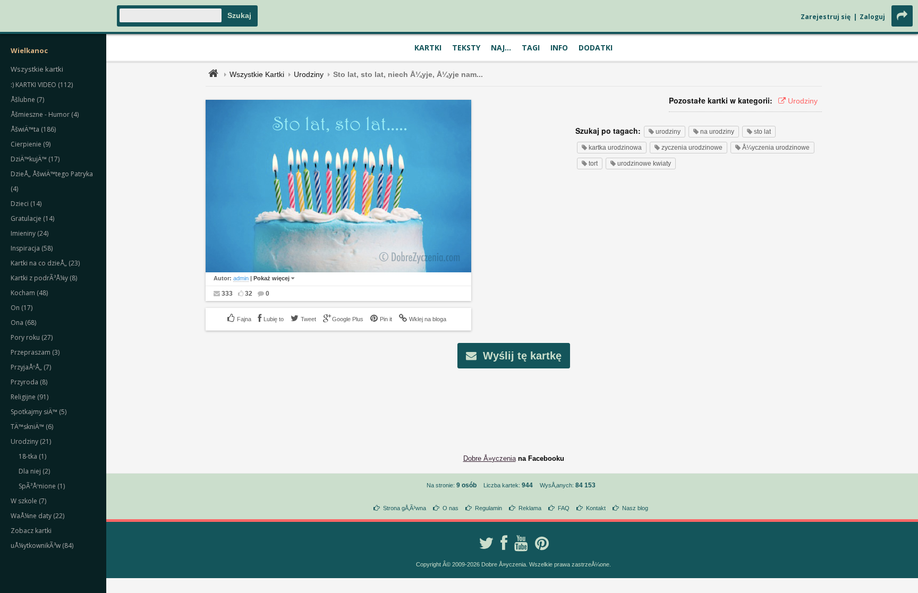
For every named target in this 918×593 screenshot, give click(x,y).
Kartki (427, 47)
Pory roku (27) (32, 337)
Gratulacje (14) (32, 218)
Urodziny (309, 74)
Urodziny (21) (31, 441)
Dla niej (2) (34, 471)
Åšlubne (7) (27, 99)
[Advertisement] (513, 403)
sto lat (761, 131)
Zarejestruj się (826, 16)
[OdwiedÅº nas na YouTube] (521, 543)
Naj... (501, 47)
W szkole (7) (28, 500)
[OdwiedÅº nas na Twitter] (486, 543)
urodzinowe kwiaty (643, 163)
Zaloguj (872, 16)
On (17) (21, 307)
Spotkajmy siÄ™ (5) (38, 411)
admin (241, 278)
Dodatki (596, 47)
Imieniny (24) (29, 233)
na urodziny (716, 131)
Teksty (466, 47)
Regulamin (488, 508)
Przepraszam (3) (35, 352)
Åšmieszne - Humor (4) (45, 114)
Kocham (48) (29, 292)
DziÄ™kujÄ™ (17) (35, 159)
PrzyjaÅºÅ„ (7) (31, 367)
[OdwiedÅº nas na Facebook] (504, 543)
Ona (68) (23, 322)
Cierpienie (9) (30, 144)
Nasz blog (635, 508)
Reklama (529, 508)
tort (592, 163)
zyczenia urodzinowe (691, 147)
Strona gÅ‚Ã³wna (404, 508)
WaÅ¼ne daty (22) (37, 515)
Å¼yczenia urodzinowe (775, 147)
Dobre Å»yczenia (489, 458)
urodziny (667, 131)
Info (559, 47)
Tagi (531, 47)
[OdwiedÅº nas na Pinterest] (541, 543)
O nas (450, 508)
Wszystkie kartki (37, 69)
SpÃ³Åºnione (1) (42, 486)
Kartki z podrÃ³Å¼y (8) (44, 277)
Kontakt (596, 508)
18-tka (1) (32, 456)
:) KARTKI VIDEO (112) (42, 84)
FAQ (564, 508)
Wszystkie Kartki (257, 74)
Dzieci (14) (26, 203)
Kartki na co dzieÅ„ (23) (45, 263)
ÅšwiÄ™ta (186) (33, 129)
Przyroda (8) (29, 381)
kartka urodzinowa (614, 147)
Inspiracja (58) (32, 248)
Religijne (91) (29, 396)
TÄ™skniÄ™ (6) (32, 426)
